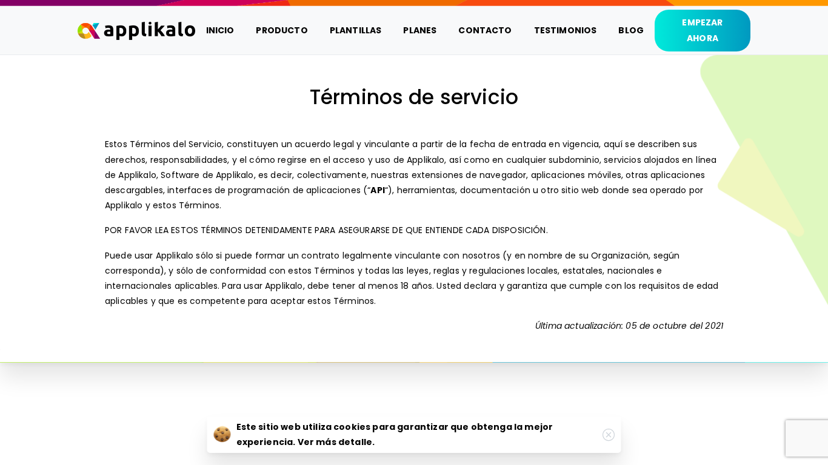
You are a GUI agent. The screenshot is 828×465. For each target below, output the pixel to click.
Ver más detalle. (336, 442)
